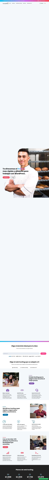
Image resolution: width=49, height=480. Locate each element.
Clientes (42, 3)
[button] (6, 177)
